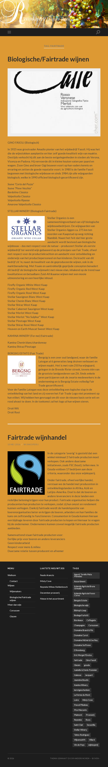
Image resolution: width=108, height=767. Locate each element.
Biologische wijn (81, 605)
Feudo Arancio (47, 575)
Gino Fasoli (91, 660)
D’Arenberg (79, 650)
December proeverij (49, 592)
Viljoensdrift (79, 740)
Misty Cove (45, 581)
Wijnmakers (15, 591)
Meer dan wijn (14, 604)
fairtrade (78, 660)
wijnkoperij (31, 444)
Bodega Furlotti (81, 615)
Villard (92, 740)
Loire (76, 700)
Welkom (12, 575)
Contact (14, 581)
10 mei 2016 (14, 444)
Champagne (79, 625)
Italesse (77, 675)
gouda (87, 665)
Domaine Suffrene (82, 645)
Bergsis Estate (80, 600)
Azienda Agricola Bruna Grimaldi (84, 587)
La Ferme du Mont (82, 695)
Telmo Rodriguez (81, 735)
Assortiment (80, 581)
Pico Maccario (80, 710)
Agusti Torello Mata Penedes (83, 575)
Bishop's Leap (80, 610)
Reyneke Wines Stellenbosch (54, 586)
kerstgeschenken (82, 690)
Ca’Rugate (91, 620)
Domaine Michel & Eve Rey (86, 640)
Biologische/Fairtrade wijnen (48, 59)
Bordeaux (78, 620)
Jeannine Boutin (81, 680)
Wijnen (11, 585)
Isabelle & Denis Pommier (85, 670)
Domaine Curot (81, 635)
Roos (88, 720)
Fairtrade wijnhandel (37, 437)
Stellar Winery (80, 730)
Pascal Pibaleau (81, 705)
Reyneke (78, 720)
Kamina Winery (81, 685)
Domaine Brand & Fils (83, 630)
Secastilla (91, 725)
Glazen (13, 616)
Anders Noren (81, 758)
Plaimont (78, 715)
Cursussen (15, 610)
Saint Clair (78, 725)
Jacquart (89, 675)
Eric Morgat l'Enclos (83, 655)
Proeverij (90, 715)
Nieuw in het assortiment (52, 598)
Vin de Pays (79, 745)
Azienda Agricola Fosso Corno (84, 594)
